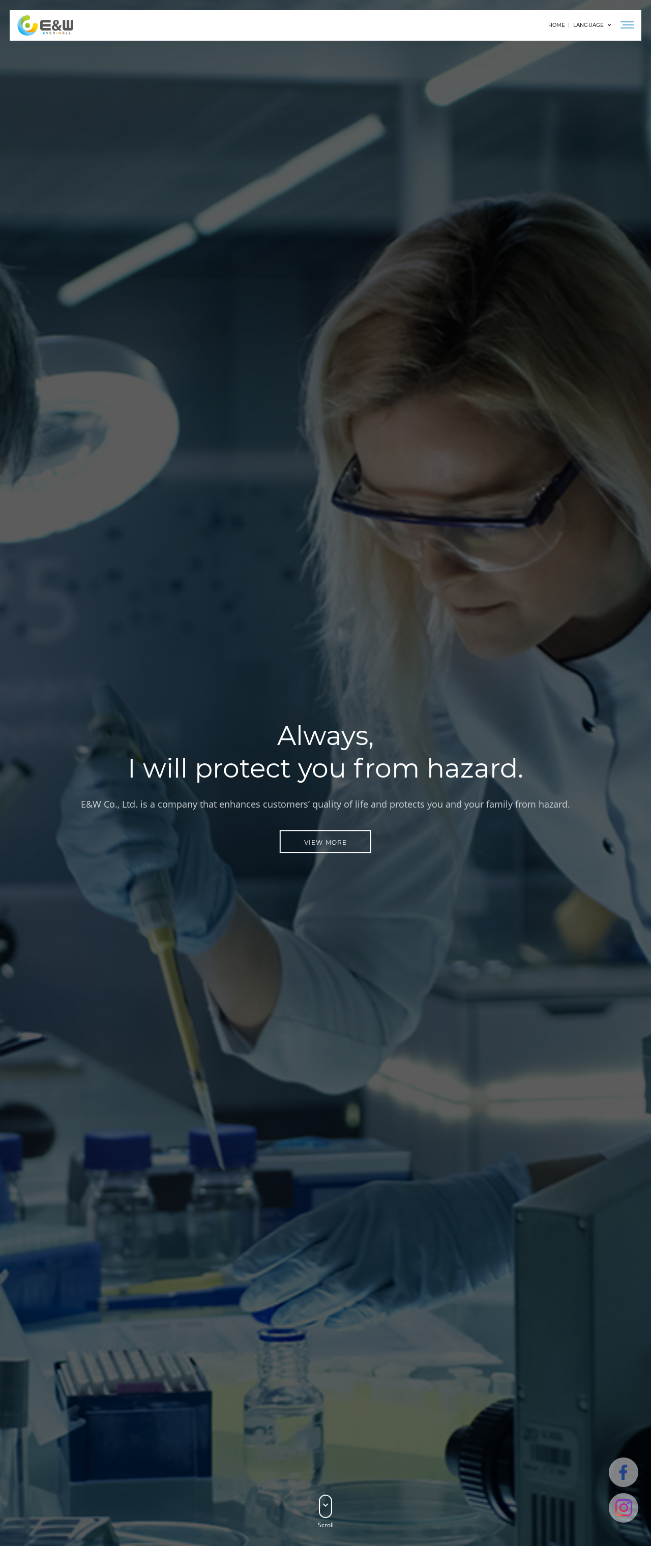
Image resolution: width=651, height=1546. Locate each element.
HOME (557, 25)
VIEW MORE (325, 842)
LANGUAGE (588, 25)
